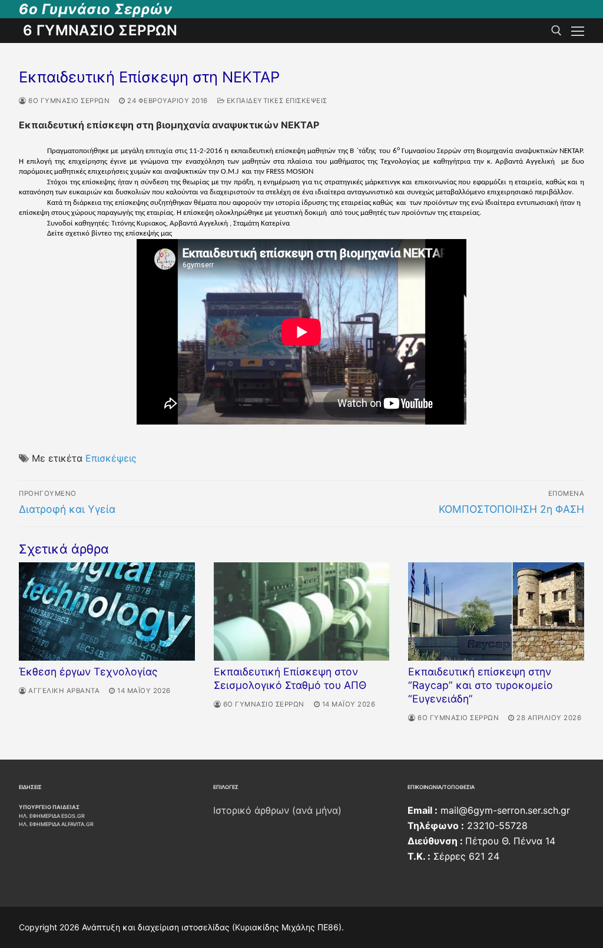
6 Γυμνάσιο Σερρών (100, 30)
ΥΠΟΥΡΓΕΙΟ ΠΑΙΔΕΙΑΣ (49, 807)
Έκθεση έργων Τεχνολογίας (88, 671)
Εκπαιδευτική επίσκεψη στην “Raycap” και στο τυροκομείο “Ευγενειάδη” (480, 685)
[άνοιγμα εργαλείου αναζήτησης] (556, 30)
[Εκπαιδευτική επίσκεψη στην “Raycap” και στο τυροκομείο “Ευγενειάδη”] (496, 611)
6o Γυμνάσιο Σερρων (68, 101)
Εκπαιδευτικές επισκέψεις (275, 101)
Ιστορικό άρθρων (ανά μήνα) (277, 810)
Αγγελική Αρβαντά (63, 691)
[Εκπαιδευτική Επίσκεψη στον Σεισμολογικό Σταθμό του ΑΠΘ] (302, 611)
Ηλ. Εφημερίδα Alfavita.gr (56, 824)
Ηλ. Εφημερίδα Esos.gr (52, 816)
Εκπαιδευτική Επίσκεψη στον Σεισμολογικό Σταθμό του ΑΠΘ (290, 678)
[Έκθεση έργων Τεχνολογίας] (107, 611)
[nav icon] (577, 30)
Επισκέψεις (111, 458)
